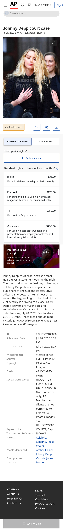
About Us (13, 494)
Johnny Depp (44, 454)
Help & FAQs (15, 498)
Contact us (48, 252)
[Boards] (22, 4)
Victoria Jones (44, 458)
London (40, 462)
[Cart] (29, 4)
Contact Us (14, 503)
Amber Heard (44, 450)
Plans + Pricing (42, 5)
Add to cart (33, 524)
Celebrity (41, 437)
